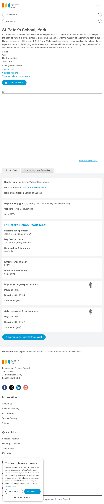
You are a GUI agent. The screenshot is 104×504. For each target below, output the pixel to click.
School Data (11, 170)
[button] (23, 497)
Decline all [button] (14, 491)
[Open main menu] (98, 5)
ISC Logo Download (11, 443)
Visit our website (10, 73)
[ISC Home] (10, 5)
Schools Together (10, 438)
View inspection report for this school (24, 337)
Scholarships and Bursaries (37, 170)
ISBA (43, 187)
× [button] (40, 461)
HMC (24, 187)
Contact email (8, 69)
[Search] (98, 21)
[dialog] (23, 479)
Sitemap (6, 423)
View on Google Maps (88, 161)
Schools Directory (10, 408)
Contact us (7, 403)
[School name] (98, 14)
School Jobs (8, 448)
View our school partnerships (16, 76)
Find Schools (8, 413)
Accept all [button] (32, 491)
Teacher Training (9, 418)
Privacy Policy (10, 486)
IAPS (30, 187)
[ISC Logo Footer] (52, 362)
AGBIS (37, 187)
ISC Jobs (6, 453)
